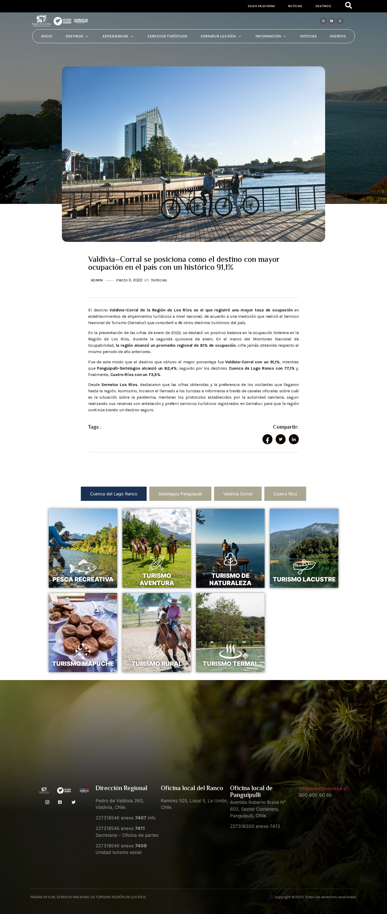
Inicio (46, 36)
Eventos (338, 36)
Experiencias (115, 36)
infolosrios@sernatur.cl (323, 788)
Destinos (323, 6)
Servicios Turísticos (167, 36)
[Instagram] (323, 20)
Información (268, 36)
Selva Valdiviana (261, 6)
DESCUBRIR (83, 588)
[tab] (114, 494)
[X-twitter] (339, 20)
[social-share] (267, 439)
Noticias (295, 6)
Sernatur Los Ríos (218, 36)
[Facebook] (331, 20)
